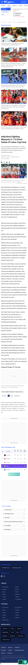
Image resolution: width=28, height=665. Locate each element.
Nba (18, 632)
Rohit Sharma (8, 529)
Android (21, 410)
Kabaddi (4, 636)
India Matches (5, 11)
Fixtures (4, 589)
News (9, 5)
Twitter (3, 408)
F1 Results (21, 404)
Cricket (10, 402)
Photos (20, 5)
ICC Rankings (8, 525)
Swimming (20, 636)
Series (16, 587)
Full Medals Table (14, 474)
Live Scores (5, 587)
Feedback (17, 647)
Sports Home (4, 22)
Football (14, 402)
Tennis (12, 628)
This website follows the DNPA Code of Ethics (12, 655)
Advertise (3, 647)
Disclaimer (3, 650)
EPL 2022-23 (18, 607)
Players (17, 596)
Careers (3, 653)
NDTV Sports (4, 406)
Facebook (15, 406)
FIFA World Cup (8, 509)
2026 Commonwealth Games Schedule (14, 521)
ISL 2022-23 (5, 607)
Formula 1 (5, 628)
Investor (10, 650)
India (11, 395)
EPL (3, 14)
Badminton (5, 632)
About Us (10, 647)
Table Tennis (6, 639)
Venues (4, 599)
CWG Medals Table (9, 513)
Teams (4, 596)
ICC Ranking (18, 599)
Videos (4, 594)
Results (17, 589)
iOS (2, 412)
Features (14, 5)
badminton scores (13, 404)
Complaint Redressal (19, 650)
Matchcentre (5, 620)
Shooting (12, 636)
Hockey (3, 5)
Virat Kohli (7, 517)
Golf (12, 632)
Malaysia (17, 395)
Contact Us (9, 653)
